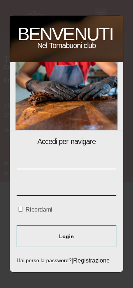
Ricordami (38, 209)
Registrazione (91, 260)
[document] (66, 144)
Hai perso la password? (44, 260)
